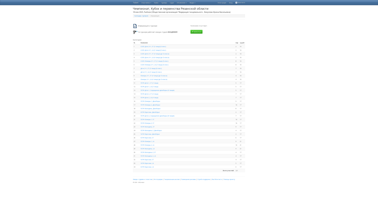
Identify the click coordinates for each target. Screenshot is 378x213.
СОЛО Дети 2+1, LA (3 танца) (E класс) (153, 50)
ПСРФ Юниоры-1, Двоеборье (150, 101)
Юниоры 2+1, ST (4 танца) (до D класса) (154, 76)
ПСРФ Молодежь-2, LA (148, 156)
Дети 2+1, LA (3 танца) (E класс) (151, 72)
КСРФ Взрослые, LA (147, 167)
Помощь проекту (229, 179)
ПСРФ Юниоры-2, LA (147, 145)
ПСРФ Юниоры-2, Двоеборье (150, 105)
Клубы (156, 3)
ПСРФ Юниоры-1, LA (147, 141)
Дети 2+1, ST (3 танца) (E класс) (151, 68)
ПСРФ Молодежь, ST (148, 127)
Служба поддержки (203, 179)
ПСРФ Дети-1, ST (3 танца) (149, 83)
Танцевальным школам (172, 179)
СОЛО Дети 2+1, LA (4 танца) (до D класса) (155, 57)
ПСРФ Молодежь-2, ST (148, 152)
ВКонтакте (241, 2)
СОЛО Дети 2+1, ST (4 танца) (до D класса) (155, 54)
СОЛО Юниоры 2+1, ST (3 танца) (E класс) (154, 61)
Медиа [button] (192, 3)
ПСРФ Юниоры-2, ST (147, 123)
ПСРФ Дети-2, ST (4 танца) (149, 94)
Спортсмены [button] (145, 3)
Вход (230, 3)
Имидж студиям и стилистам (142, 179)
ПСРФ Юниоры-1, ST (147, 119)
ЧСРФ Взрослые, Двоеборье (150, 134)
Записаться (197, 32)
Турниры (164, 3)
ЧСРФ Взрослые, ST (147, 160)
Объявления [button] (181, 3)
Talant (135, 2)
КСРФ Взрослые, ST (147, 138)
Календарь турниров (141, 16)
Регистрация (222, 3)
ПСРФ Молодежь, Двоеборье (150, 108)
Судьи (172, 3)
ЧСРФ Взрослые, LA (147, 163)
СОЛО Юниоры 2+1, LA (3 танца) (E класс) (154, 65)
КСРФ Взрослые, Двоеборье (150, 112)
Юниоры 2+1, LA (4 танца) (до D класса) (154, 79)
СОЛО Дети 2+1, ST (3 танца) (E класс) (153, 46)
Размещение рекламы (188, 179)
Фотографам (158, 179)
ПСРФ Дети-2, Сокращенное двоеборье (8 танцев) (157, 116)
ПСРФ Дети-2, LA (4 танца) (149, 98)
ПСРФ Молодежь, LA (148, 149)
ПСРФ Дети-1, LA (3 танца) (149, 87)
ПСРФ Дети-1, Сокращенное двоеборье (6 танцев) (157, 90)
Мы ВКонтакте (217, 179)
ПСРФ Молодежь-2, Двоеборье (151, 130)
